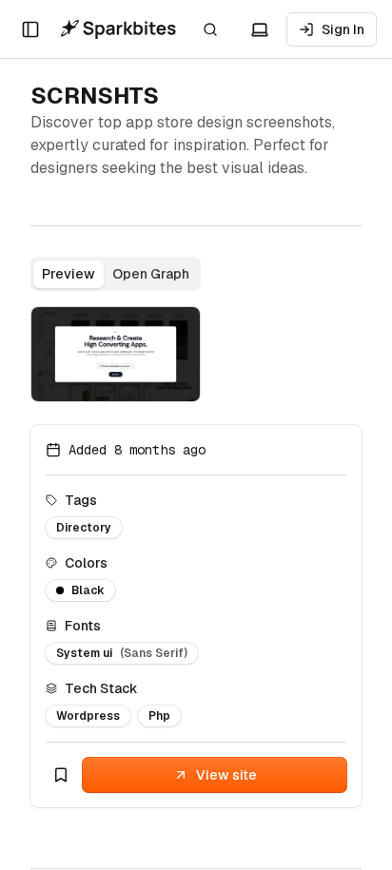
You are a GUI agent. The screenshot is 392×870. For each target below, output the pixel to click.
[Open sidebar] (30, 29)
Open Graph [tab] (150, 273)
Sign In (343, 29)
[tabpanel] (115, 354)
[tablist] (115, 274)
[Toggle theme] (260, 29)
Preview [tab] (68, 273)
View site (226, 774)
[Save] (60, 775)
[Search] (210, 29)
